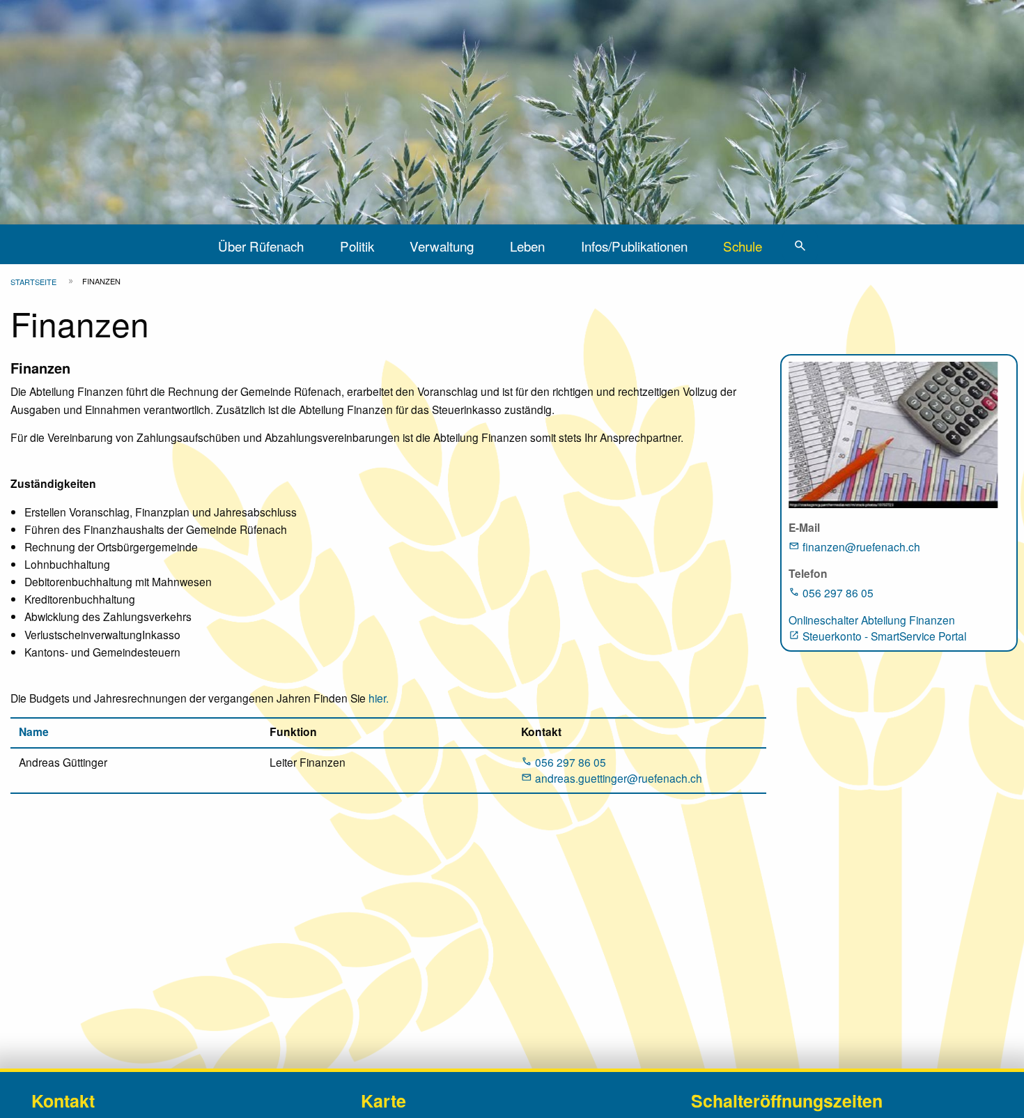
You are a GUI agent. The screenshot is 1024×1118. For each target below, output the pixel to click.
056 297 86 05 (570, 761)
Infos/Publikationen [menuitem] (634, 245)
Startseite (33, 281)
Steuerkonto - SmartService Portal (884, 635)
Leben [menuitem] (527, 245)
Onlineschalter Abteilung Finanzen (872, 619)
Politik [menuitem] (357, 245)
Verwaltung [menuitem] (442, 245)
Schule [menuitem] (742, 245)
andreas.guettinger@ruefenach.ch (618, 778)
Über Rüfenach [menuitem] (261, 245)
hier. (377, 697)
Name (34, 731)
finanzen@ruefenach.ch (861, 546)
